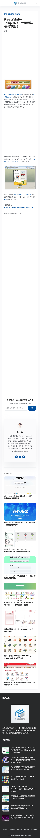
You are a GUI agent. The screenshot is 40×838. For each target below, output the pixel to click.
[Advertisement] (20, 55)
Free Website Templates (13, 94)
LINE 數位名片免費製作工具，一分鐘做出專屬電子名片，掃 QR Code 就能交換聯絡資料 (23, 750)
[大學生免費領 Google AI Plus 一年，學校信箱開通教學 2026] (5, 808)
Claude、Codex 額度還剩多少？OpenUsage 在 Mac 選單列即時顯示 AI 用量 (23, 788)
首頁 (5, 14)
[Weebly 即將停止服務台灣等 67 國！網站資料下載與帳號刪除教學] (20, 512)
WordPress (25, 835)
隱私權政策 (34, 829)
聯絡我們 (19, 829)
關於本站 (5, 829)
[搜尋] (37, 3)
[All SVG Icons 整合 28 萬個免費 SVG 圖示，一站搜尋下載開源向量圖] (20, 485)
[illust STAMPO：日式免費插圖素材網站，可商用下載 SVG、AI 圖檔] (20, 671)
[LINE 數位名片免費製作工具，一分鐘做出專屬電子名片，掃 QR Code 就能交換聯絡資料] (5, 750)
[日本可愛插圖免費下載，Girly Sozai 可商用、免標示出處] (20, 618)
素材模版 (11, 14)
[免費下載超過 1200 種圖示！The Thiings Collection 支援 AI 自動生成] (20, 645)
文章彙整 (12, 829)
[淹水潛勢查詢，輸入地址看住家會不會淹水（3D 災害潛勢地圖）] (5, 769)
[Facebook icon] (16, 456)
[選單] (3, 3)
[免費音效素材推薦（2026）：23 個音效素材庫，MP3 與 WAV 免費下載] (5, 818)
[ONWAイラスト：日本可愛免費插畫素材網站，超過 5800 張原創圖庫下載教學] (20, 592)
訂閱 (32, 408)
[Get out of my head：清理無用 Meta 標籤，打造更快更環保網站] (20, 565)
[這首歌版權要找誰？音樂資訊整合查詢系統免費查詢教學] (5, 798)
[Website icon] (20, 456)
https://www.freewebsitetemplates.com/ (18, 207)
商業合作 (26, 829)
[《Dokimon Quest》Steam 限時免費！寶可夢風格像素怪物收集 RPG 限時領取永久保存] (5, 760)
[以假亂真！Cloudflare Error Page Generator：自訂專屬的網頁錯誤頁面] (20, 538)
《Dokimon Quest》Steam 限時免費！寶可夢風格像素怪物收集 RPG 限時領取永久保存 (23, 760)
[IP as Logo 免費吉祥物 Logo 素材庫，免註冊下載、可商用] (5, 779)
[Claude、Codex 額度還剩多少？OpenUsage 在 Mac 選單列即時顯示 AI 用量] (5, 789)
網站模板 (17, 14)
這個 (5, 199)
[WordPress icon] (23, 456)
